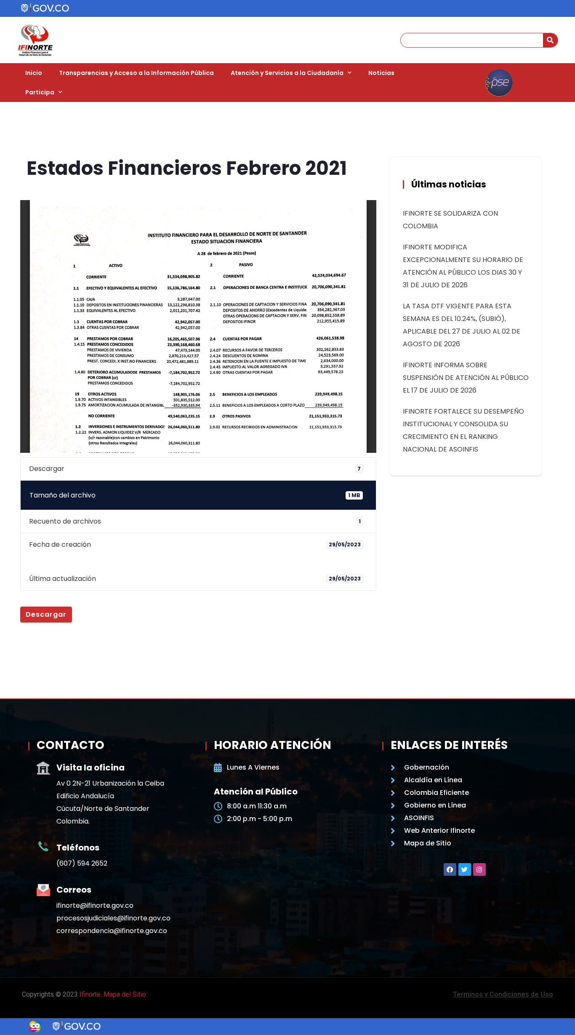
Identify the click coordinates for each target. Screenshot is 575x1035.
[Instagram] (479, 869)
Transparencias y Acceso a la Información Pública (136, 73)
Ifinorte (90, 994)
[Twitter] (464, 869)
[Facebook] (450, 869)
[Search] (550, 40)
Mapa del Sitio (125, 994)
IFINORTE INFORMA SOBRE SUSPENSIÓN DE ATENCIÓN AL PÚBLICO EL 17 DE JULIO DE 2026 (466, 377)
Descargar (46, 614)
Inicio (33, 73)
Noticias (381, 73)
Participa (39, 92)
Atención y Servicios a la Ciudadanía (287, 73)
